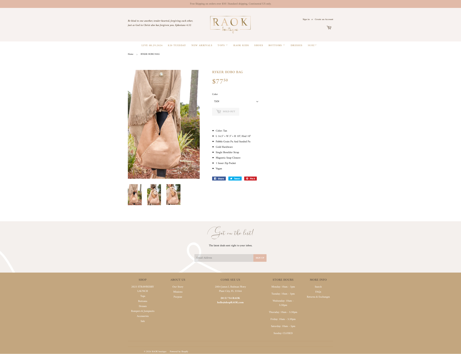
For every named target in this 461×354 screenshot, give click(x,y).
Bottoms (275, 45)
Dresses (297, 45)
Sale (143, 321)
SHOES (258, 45)
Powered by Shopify (179, 351)
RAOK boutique (159, 351)
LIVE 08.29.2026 (152, 45)
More (311, 45)
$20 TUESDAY (177, 45)
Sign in (306, 19)
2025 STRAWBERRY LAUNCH (142, 289)
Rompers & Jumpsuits (142, 311)
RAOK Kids (241, 45)
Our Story (177, 286)
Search (318, 286)
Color (215, 94)
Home (130, 54)
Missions (177, 292)
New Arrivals (201, 45)
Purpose (178, 297)
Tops (222, 45)
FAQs (318, 292)
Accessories (143, 316)
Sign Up (260, 258)
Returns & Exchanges (318, 297)
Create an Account (324, 19)
